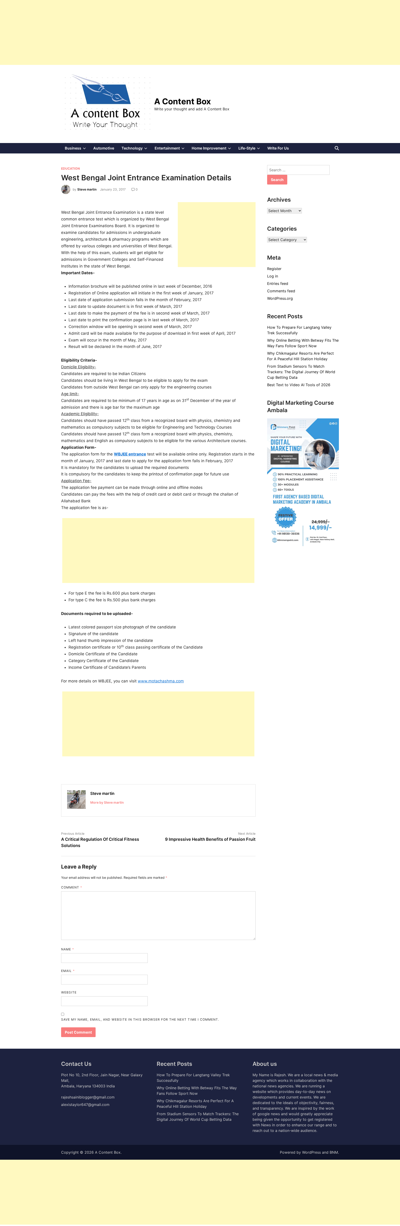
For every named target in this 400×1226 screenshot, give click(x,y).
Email (68, 971)
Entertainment (171, 149)
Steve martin (87, 189)
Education (70, 168)
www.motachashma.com (161, 681)
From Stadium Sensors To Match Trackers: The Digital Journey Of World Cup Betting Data (301, 372)
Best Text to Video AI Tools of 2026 (298, 384)
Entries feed (277, 283)
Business (77, 149)
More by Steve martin (107, 802)
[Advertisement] (139, 32)
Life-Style (251, 149)
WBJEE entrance (130, 454)
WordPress (311, 1152)
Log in (272, 276)
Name (67, 949)
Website (69, 992)
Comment (71, 887)
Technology (136, 149)
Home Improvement (213, 149)
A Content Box (182, 101)
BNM (334, 1152)
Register (274, 268)
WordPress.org (280, 298)
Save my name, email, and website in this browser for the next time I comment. (140, 1019)
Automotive (103, 148)
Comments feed (281, 291)
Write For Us (278, 148)
